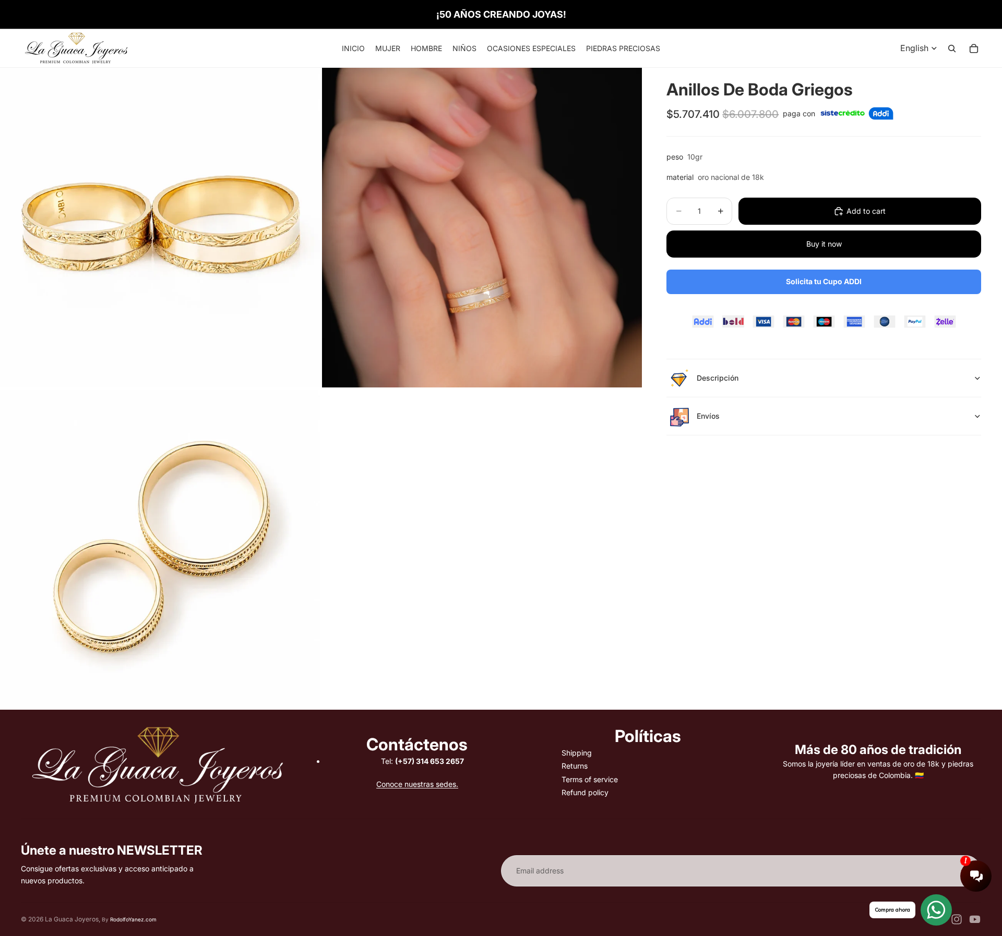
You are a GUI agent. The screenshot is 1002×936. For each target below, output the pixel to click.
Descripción (717, 377)
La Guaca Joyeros (72, 919)
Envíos (708, 415)
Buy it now (824, 243)
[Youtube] (975, 919)
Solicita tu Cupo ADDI (824, 281)
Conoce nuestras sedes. (417, 784)
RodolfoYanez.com (133, 919)
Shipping (577, 752)
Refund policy (585, 792)
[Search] (951, 48)
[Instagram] (956, 919)
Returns (575, 765)
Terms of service (590, 779)
